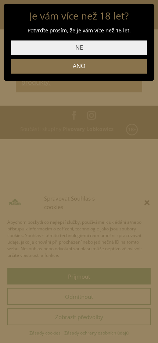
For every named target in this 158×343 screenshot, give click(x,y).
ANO (79, 66)
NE (79, 47)
